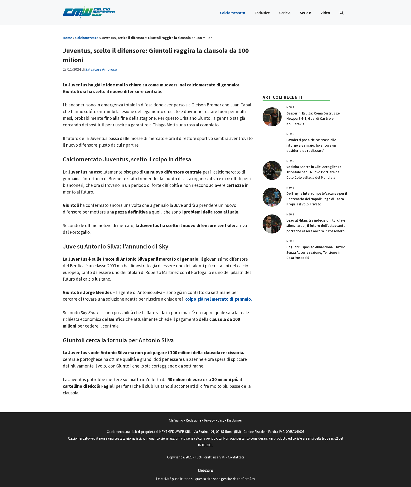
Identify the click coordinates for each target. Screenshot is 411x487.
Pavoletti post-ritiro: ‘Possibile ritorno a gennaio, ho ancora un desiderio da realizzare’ (311, 145)
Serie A (284, 12)
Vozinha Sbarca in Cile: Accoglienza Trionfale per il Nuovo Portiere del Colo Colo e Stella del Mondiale (313, 172)
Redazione (193, 420)
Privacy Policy (214, 420)
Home (67, 37)
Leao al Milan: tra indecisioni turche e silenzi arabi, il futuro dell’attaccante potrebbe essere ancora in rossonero (315, 225)
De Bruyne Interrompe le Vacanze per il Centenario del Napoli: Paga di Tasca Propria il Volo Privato (316, 198)
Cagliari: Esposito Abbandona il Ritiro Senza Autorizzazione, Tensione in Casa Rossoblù (315, 252)
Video (325, 12)
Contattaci (236, 457)
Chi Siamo (176, 420)
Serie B (305, 12)
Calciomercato (232, 12)
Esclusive (262, 12)
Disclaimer (234, 420)
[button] (341, 12)
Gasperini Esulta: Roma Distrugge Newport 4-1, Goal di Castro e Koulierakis (313, 118)
